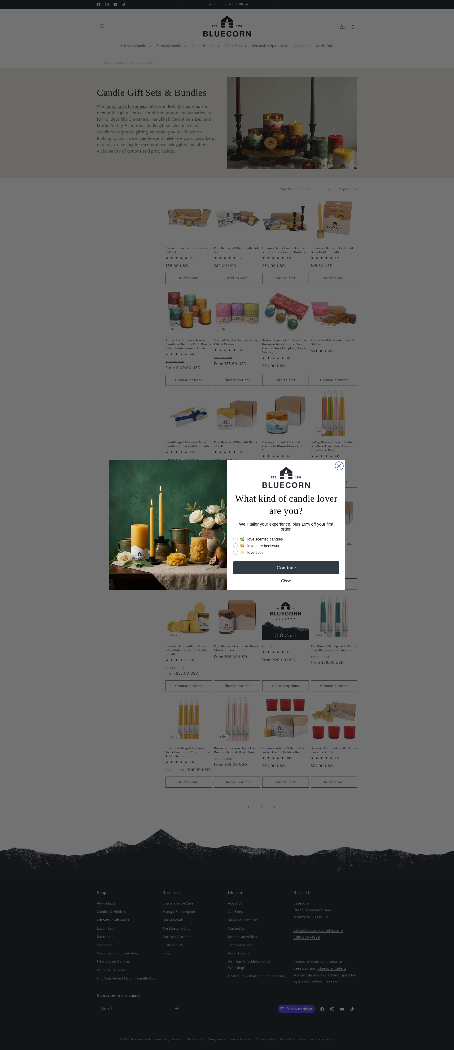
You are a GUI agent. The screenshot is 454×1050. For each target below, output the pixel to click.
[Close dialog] (339, 466)
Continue (286, 568)
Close (286, 581)
